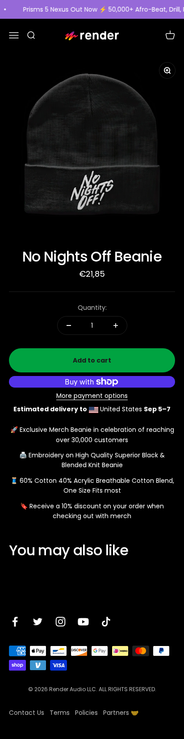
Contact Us (26, 712)
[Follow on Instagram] (60, 622)
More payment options (92, 395)
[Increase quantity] (116, 325)
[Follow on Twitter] (38, 622)
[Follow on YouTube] (83, 622)
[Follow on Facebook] (15, 622)
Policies (86, 712)
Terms (60, 712)
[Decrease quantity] (69, 325)
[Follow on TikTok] (106, 622)
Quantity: (92, 307)
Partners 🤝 (120, 712)
